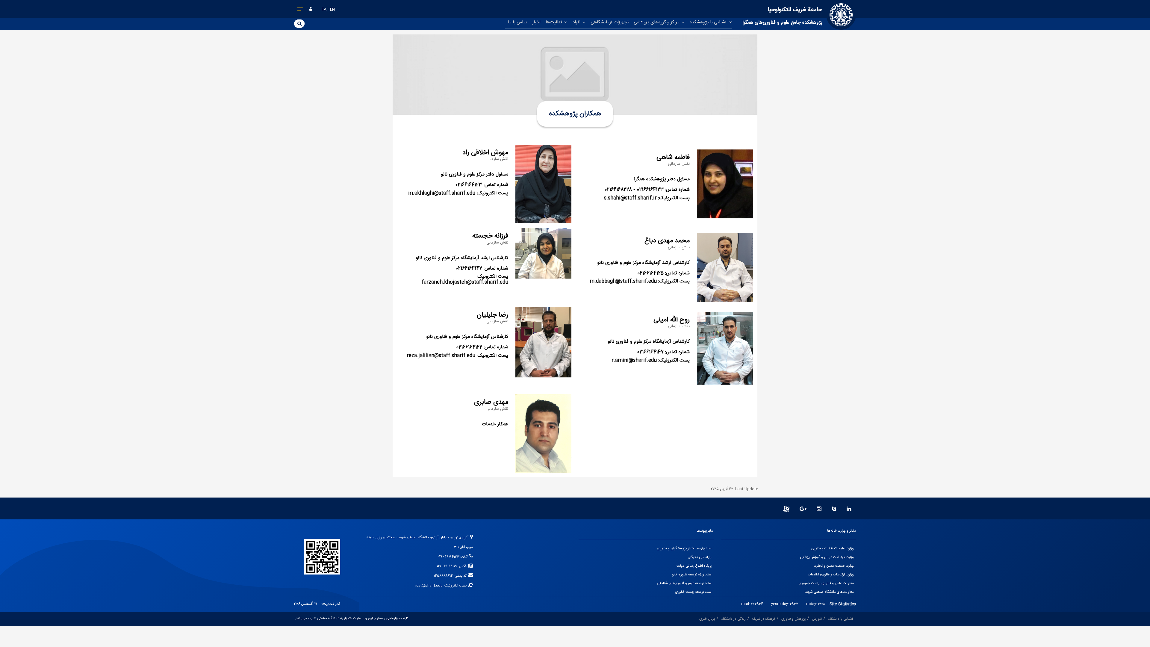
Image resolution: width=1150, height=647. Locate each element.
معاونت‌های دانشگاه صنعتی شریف (829, 592)
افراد (577, 22)
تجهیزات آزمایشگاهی (610, 22)
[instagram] (819, 509)
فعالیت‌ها (554, 22)
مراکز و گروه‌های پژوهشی (657, 22)
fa (324, 10)
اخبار (536, 22)
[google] (803, 509)
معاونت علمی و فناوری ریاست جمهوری (826, 583)
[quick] (300, 10)
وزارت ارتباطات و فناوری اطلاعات (831, 575)
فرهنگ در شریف (763, 619)
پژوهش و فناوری (793, 619)
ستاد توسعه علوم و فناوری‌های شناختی (684, 583)
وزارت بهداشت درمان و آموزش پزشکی (827, 557)
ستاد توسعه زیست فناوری (693, 592)
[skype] (834, 509)
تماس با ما (517, 22)
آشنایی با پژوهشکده (709, 22)
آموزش (817, 619)
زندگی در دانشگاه (733, 619)
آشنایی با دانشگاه (840, 619)
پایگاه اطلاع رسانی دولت (694, 566)
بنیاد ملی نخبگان (700, 557)
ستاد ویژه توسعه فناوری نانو (692, 575)
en (332, 10)
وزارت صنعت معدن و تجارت (834, 566)
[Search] (299, 23)
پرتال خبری (707, 619)
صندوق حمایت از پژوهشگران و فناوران (684, 548)
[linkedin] (849, 509)
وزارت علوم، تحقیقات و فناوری (832, 548)
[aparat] (786, 509)
